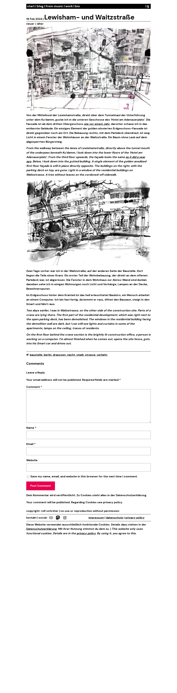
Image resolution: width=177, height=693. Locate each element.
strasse (90, 355)
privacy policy (112, 502)
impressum (96, 517)
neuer (30, 24)
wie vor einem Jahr (97, 124)
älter (40, 24)
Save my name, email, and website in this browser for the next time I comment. (84, 476)
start (31, 6)
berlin (48, 355)
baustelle (36, 355)
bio (77, 6)
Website (32, 460)
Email (30, 444)
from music (54, 6)
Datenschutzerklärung (131, 495)
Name (31, 428)
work (69, 6)
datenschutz (114, 517)
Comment (34, 387)
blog (40, 6)
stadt (80, 355)
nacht (71, 355)
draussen (59, 355)
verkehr (102, 355)
